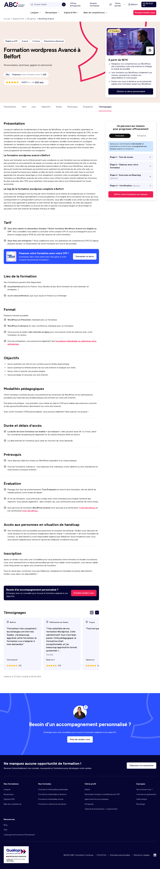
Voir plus (49, 654)
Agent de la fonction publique (96, 799)
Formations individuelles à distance (52, 794)
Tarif (24, 107)
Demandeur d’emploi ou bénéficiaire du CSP (102, 794)
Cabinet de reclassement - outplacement (101, 809)
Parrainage (140, 804)
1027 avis (39, 82)
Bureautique (8, 794)
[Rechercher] (64, 4)
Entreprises (89, 804)
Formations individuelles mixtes (50, 799)
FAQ (5, 830)
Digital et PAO (9, 799)
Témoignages (105, 107)
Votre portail (118, 4)
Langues (7, 789)
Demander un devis (85, 256)
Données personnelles (120, 855)
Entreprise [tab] (141, 136)
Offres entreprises (75, 4)
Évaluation (88, 107)
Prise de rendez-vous (80, 739)
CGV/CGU (101, 855)
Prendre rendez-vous (84, 593)
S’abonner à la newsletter (141, 765)
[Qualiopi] (16, 862)
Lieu (34, 107)
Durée (59, 107)
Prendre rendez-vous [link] (145, 12)
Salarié (87, 789)
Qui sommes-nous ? (144, 789)
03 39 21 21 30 (148, 4)
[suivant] (97, 613)
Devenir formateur (94, 4)
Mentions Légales (142, 855)
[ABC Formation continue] (14, 4)
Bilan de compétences (12, 804)
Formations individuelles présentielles (53, 789)
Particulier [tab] (120, 136)
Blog (5, 825)
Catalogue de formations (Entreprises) (19, 835)
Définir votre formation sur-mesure (131, 194)
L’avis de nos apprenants (146, 794)
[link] (44, 74)
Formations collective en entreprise (52, 804)
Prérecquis (72, 107)
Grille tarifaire (141, 799)
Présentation (10, 107)
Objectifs (45, 107)
